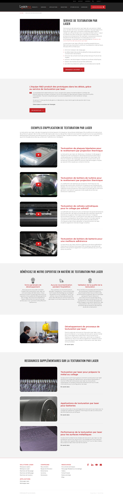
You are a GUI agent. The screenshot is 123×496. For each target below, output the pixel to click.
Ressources (66, 465)
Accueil (21, 13)
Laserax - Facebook (88, 465)
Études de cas (74, 7)
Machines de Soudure (26, 475)
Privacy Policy (93, 493)
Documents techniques (68, 467)
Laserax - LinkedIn (92, 465)
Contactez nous (97, 7)
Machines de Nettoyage (27, 473)
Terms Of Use (100, 493)
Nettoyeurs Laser (25, 469)
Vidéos (63, 471)
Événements (44, 471)
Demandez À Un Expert (72, 69)
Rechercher (93, 1)
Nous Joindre (44, 467)
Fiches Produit (66, 473)
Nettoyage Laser (24, 483)
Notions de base (66, 475)
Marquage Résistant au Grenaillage (72, 469)
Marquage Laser (24, 481)
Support (80, 1)
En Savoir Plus (36, 110)
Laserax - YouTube (96, 465)
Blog (74, 1)
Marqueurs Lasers (25, 467)
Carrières (87, 1)
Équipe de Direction (46, 469)
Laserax (26, 7)
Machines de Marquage (26, 471)
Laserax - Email (101, 465)
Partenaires (44, 475)
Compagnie (45, 465)
